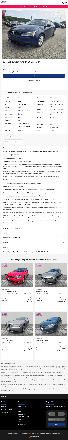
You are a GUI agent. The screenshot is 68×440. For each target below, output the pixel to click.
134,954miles (28, 294)
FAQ (19, 409)
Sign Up (56, 424)
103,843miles (62, 343)
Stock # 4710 (39, 338)
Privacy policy (22, 422)
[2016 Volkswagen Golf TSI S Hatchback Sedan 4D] (17, 275)
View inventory (22, 406)
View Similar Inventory (34, 80)
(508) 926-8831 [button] (8, 412)
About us (20, 411)
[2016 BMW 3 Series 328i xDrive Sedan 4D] (51, 275)
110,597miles (28, 343)
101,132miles (62, 294)
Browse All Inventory (34, 76)
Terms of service (22, 424)
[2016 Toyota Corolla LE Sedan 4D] (51, 324)
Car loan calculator (23, 416)
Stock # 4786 (5, 289)
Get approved (21, 414)
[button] (63, 2)
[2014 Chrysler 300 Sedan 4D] (17, 324)
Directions (21, 419)
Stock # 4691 (5, 338)
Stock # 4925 (39, 289)
